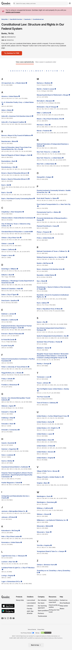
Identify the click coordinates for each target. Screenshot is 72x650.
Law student (31, 603)
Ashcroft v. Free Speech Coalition (12, 122)
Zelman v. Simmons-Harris (46, 565)
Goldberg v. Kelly (7, 418)
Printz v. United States (44, 238)
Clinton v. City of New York (10, 238)
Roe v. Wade (41, 281)
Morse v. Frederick (43, 131)
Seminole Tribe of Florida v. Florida (48, 342)
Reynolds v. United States (45, 275)
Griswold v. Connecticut (9, 430)
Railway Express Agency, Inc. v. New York (51, 257)
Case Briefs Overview (16, 19)
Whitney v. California (44, 508)
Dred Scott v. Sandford (9, 300)
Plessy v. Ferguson (43, 232)
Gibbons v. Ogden (7, 406)
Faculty (29, 608)
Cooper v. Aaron (7, 255)
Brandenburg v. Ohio (8, 167)
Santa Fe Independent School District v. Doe (52, 336)
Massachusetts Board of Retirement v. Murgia (52, 95)
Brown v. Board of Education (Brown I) (14, 173)
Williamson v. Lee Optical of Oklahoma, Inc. (51, 520)
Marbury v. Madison (44, 83)
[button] (11, 53)
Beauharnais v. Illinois (8, 141)
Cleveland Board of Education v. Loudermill (16, 231)
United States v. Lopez (44, 434)
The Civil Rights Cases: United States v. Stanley (53, 389)
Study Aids (4, 19)
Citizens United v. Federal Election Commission (17, 218)
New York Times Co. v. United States (49, 158)
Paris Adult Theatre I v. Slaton (47, 198)
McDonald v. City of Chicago (46, 107)
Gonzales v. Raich (7, 424)
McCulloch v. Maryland (45, 101)
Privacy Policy (40, 629)
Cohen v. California (7, 249)
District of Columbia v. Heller (11, 288)
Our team (41, 603)
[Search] (14, 3)
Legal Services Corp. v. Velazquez (13, 556)
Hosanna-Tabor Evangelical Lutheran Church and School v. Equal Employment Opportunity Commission (16, 475)
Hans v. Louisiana (7, 455)
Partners (41, 613)
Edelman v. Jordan (7, 314)
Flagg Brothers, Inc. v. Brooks (11, 373)
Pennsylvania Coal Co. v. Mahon (48, 212)
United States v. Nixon (44, 440)
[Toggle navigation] (70, 3)
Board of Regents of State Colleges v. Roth (15, 155)
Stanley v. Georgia (43, 363)
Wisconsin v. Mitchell (44, 526)
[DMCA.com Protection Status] (46, 633)
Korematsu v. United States (10, 542)
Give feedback (65, 603)
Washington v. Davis (44, 496)
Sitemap (37, 633)
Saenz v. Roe (41, 322)
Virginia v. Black (42, 483)
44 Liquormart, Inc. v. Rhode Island (13, 83)
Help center (64, 606)
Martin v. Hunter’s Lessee (45, 89)
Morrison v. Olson (43, 125)
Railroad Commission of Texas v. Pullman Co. (52, 251)
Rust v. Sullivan (42, 303)
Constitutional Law (38, 19)
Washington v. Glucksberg (46, 502)
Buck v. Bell (5, 185)
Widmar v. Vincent (43, 514)
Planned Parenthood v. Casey (47, 226)
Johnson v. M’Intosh (8, 517)
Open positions (43, 610)
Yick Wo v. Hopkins (43, 545)
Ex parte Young (6, 345)
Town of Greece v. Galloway (46, 403)
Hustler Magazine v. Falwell (10, 482)
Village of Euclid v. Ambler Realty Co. (49, 477)
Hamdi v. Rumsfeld (7, 443)
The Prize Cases (42, 397)
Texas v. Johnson (43, 383)
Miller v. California (43, 113)
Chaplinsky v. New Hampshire (11, 212)
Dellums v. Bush (6, 275)
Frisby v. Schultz (7, 379)
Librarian (30, 606)
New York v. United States (46, 164)
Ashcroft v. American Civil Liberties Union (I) (16, 116)
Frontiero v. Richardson (9, 385)
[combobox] (40, 3)
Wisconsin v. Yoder (43, 532)
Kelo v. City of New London (10, 536)
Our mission (42, 600)
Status (62, 608)
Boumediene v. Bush (8, 161)
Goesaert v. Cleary (7, 412)
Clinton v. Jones (6, 243)
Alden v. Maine (6, 110)
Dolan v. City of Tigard (9, 294)
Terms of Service (32, 629)
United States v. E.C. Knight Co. (47, 428)
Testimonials (42, 616)
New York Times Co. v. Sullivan (47, 152)
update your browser (13, 12)
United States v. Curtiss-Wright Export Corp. (52, 416)
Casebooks (27, 19)
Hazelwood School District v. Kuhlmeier (14, 467)
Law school (31, 600)
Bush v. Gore (5, 192)
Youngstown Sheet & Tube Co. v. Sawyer (51, 551)
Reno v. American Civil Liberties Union (50, 269)
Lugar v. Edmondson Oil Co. (10, 581)
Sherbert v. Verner (43, 348)
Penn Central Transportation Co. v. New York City (54, 204)
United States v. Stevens (45, 452)
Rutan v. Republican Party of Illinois (49, 309)
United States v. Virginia (45, 458)
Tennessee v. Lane (43, 377)
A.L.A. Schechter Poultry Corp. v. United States (17, 102)
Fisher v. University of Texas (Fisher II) (14, 367)
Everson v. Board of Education (11, 334)
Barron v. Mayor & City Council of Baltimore (16, 135)
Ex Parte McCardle (7, 339)
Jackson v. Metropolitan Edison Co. (13, 511)
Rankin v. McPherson (44, 263)
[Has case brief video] (26, 83)
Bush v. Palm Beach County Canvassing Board (17, 198)
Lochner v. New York (8, 562)
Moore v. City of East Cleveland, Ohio (49, 119)
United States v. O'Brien (45, 446)
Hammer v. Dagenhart (9, 449)
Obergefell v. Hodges (44, 177)
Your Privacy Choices (26, 633)
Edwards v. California (8, 320)
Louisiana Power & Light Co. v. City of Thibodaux (18, 567)
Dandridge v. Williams (8, 269)
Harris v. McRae (6, 461)
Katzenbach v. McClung (9, 530)
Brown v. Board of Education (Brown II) (14, 179)
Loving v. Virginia (7, 575)
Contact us (63, 600)
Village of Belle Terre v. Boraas (47, 471)
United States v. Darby (44, 422)
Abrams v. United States (9, 96)
